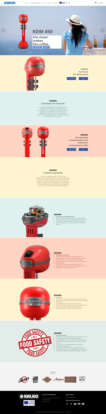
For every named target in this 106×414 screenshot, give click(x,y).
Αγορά (43, 3)
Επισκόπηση (26, 3)
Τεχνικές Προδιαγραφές (35, 3)
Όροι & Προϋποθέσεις (70, 397)
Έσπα (62, 2)
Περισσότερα (72, 78)
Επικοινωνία (55, 3)
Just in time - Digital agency (65, 412)
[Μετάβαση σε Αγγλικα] (66, 3)
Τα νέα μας (49, 3)
